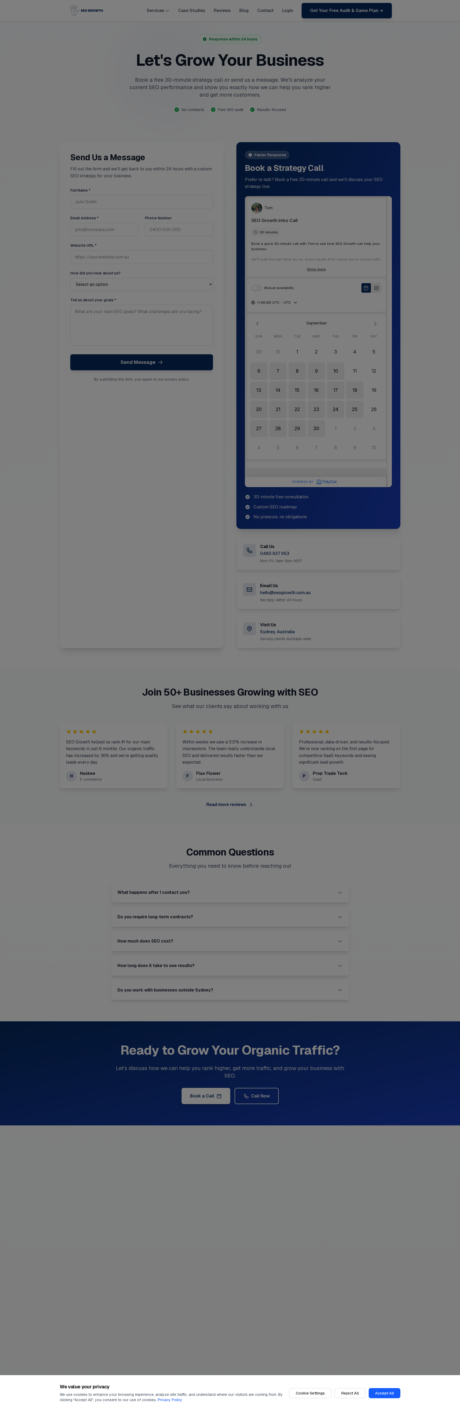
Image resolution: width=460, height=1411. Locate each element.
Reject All (350, 1393)
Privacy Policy (170, 1399)
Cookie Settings (310, 1393)
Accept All (384, 1393)
